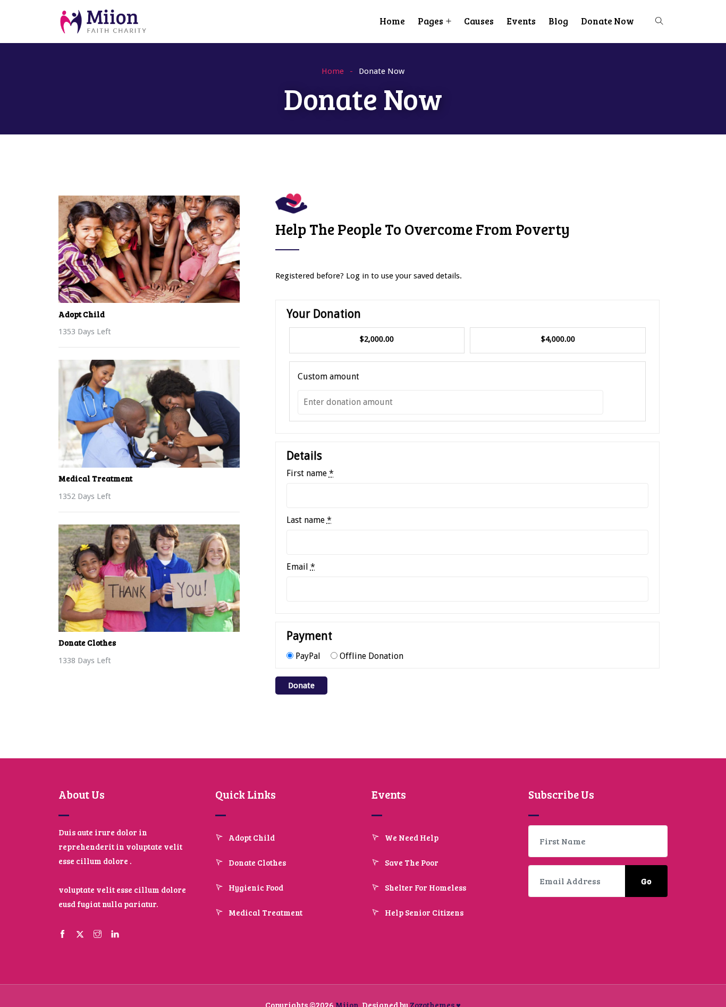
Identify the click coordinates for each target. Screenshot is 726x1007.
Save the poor (411, 862)
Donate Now (607, 21)
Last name (309, 520)
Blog (558, 21)
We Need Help (411, 837)
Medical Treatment (95, 478)
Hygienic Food (256, 887)
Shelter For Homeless (425, 887)
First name (310, 473)
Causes (479, 21)
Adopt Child (81, 314)
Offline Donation (371, 656)
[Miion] (104, 22)
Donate (301, 685)
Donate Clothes (87, 642)
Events (521, 21)
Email (300, 567)
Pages (430, 21)
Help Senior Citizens (424, 912)
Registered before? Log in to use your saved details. (368, 276)
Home (392, 21)
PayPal (308, 656)
